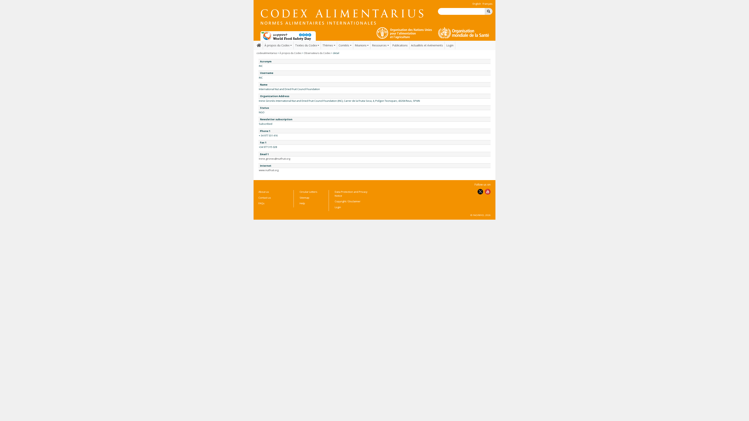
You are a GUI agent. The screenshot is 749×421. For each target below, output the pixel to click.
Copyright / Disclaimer (347, 201)
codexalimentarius (266, 53)
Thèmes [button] (327, 45)
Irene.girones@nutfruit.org (274, 158)
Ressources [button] (379, 45)
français (488, 3)
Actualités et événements (427, 45)
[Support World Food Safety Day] (288, 35)
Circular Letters (308, 192)
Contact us (264, 197)
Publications (400, 45)
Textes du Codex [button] (306, 45)
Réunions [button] (361, 45)
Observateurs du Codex (317, 53)
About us (263, 192)
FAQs (261, 203)
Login (449, 45)
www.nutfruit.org (269, 170)
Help (302, 203)
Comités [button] (344, 45)
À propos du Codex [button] (276, 45)
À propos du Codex (290, 53)
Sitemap (304, 197)
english (477, 3)
